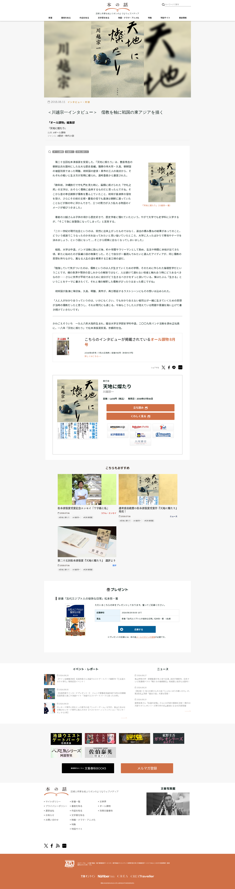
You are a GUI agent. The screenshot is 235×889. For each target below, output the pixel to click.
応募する (130, 629)
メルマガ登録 (147, 768)
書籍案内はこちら (88, 768)
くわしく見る (138, 416)
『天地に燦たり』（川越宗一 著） (157, 205)
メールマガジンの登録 (145, 637)
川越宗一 (69, 152)
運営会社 (50, 810)
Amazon (117, 427)
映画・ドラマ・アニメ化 (128, 18)
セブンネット (163, 427)
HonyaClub (163, 434)
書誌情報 (183, 18)
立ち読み (138, 407)
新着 (50, 18)
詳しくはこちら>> (93, 356)
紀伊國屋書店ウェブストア (117, 434)
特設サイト (165, 18)
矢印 (124, 717)
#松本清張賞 (87, 517)
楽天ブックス (140, 427)
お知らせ (50, 815)
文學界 (103, 801)
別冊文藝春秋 (106, 810)
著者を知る (66, 18)
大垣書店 (140, 442)
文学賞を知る (103, 18)
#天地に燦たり (64, 517)
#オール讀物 (59, 132)
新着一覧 (76, 801)
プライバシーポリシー (56, 806)
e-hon (140, 434)
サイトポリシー (53, 801)
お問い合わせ (52, 819)
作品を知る (84, 18)
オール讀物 (58, 152)
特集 (150, 18)
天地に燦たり (82, 152)
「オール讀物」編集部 (61, 122)
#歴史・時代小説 (66, 135)
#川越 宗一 (76, 517)
